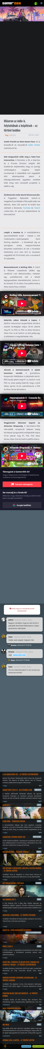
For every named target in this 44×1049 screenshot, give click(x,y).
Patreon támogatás (24, 484)
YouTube (26, 207)
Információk (26, 1046)
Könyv (39, 852)
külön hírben (34, 144)
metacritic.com (19, 655)
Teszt (39, 805)
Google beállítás (24, 505)
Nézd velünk (37, 837)
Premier (38, 883)
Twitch (37, 207)
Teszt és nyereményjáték (33, 932)
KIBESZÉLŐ (38, 790)
